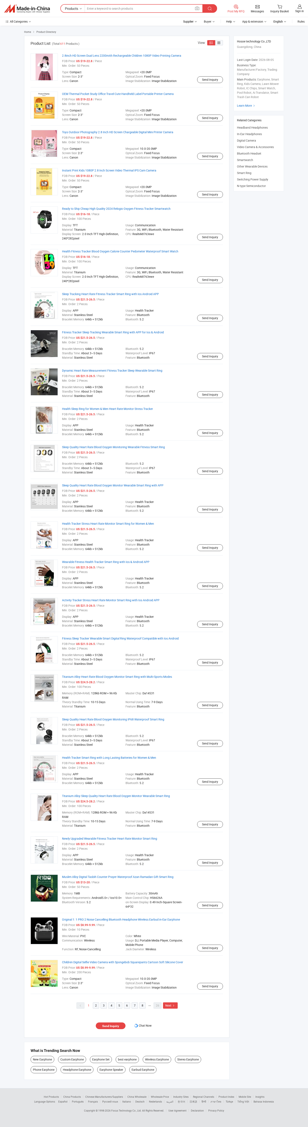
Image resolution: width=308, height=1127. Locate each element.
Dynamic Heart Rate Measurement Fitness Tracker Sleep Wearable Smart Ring (112, 370)
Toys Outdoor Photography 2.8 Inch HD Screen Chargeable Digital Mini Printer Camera (117, 132)
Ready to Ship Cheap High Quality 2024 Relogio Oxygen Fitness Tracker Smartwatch (116, 209)
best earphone (127, 1059)
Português (78, 1101)
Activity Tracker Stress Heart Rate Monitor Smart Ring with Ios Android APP (110, 600)
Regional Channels (203, 1096)
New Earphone (42, 1059)
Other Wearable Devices (252, 166)
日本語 (193, 1101)
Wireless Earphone (157, 1059)
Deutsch (140, 1101)
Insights (259, 1096)
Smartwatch (245, 160)
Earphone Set (101, 1059)
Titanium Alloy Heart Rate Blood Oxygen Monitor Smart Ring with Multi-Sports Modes (117, 677)
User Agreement (177, 1110)
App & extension (252, 21)
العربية (169, 1101)
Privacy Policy (216, 1110)
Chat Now (145, 1025)
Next (170, 1005)
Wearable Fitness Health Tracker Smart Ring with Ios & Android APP (105, 562)
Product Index (226, 1096)
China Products (72, 1096)
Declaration (197, 1110)
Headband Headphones (252, 127)
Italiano (126, 1101)
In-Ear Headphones (249, 134)
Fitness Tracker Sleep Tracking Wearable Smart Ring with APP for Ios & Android (113, 332)
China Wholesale (136, 1096)
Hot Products (51, 1096)
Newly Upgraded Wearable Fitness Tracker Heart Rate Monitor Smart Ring (109, 838)
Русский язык (110, 1101)
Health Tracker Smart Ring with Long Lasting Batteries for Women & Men (109, 758)
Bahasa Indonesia (264, 1101)
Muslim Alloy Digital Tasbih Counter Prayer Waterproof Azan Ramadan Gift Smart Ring (117, 877)
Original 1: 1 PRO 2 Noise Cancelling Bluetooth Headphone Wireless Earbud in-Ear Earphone (121, 919)
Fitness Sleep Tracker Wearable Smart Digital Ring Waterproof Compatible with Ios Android (120, 638)
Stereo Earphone (188, 1059)
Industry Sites (181, 1096)
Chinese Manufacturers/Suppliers (104, 1096)
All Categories (19, 21)
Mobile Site (245, 1096)
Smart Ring (244, 173)
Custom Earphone (72, 1059)
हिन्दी (204, 1101)
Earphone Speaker (111, 1070)
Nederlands (155, 1101)
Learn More (246, 105)
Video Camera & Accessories (255, 147)
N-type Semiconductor (251, 186)
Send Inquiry (210, 80)
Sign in (299, 11)
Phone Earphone (43, 1070)
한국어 (181, 1101)
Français (93, 1101)
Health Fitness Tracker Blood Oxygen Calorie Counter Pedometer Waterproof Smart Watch (120, 251)
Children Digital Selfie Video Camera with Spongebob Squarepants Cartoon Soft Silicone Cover (122, 962)
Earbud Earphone (143, 1070)
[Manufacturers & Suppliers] (27, 8)
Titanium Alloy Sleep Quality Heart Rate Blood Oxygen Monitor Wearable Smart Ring (116, 796)
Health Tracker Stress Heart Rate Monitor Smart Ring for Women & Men (108, 524)
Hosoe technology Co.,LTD (254, 41)
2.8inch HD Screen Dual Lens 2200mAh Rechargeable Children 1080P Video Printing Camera (121, 56)
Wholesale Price (160, 1096)
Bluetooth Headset (249, 153)
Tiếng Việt (243, 1101)
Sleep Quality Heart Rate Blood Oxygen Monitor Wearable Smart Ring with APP (112, 485)
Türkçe (229, 1101)
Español (62, 1101)
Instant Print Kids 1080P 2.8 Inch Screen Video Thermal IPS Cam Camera (109, 170)
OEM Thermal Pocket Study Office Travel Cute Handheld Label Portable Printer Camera (118, 94)
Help (229, 21)
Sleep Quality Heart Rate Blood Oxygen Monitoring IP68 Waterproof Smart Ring (113, 719)
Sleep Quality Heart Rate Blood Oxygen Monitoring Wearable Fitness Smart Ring (113, 447)
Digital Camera (246, 140)
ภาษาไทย (216, 1101)
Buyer (207, 21)
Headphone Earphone (77, 1070)
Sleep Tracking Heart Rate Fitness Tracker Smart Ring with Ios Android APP (110, 294)
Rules (301, 21)
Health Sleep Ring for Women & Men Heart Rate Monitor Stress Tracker (107, 409)
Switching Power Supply (252, 179)
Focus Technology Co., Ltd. (126, 1110)
